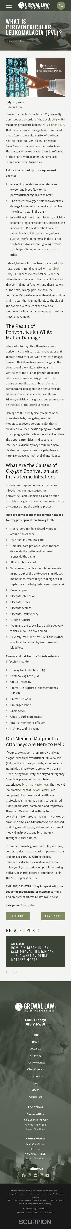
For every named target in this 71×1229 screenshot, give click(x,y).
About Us (36, 1048)
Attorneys (35, 1055)
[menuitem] (20, 1212)
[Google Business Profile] (35, 1175)
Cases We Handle (35, 1062)
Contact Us (35, 1096)
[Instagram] (29, 1175)
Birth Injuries (27, 905)
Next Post (53, 916)
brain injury (58, 125)
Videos (35, 1090)
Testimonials (35, 1076)
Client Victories (35, 1069)
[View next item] (22, 972)
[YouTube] (47, 1175)
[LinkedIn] (41, 1175)
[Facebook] (24, 1175)
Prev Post (18, 916)
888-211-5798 (35, 1024)
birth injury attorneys (35, 784)
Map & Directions (35, 1129)
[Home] (34, 5)
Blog (35, 1083)
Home (35, 1042)
